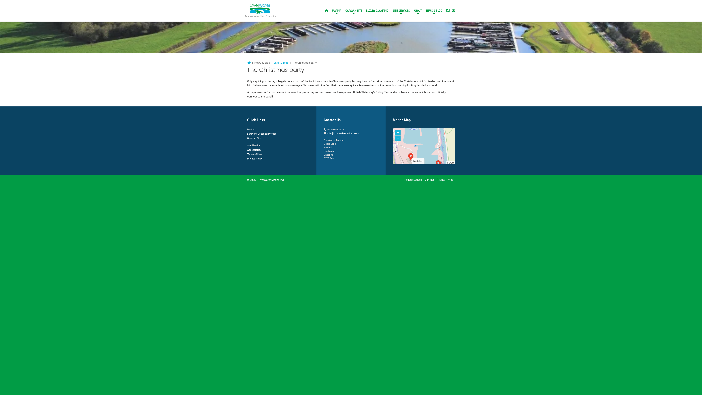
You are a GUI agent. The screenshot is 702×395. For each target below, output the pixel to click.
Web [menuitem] (450, 179)
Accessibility (254, 149)
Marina (250, 129)
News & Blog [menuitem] (434, 10)
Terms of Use (254, 154)
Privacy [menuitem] (441, 179)
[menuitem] (326, 10)
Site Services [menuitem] (401, 10)
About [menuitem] (418, 10)
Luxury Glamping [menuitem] (377, 10)
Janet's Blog (281, 62)
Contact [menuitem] (429, 179)
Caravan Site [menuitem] (353, 10)
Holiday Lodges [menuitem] (413, 179)
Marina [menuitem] (336, 10)
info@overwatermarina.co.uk (343, 133)
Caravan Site (254, 138)
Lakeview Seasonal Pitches (261, 133)
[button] (438, 164)
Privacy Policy (254, 158)
